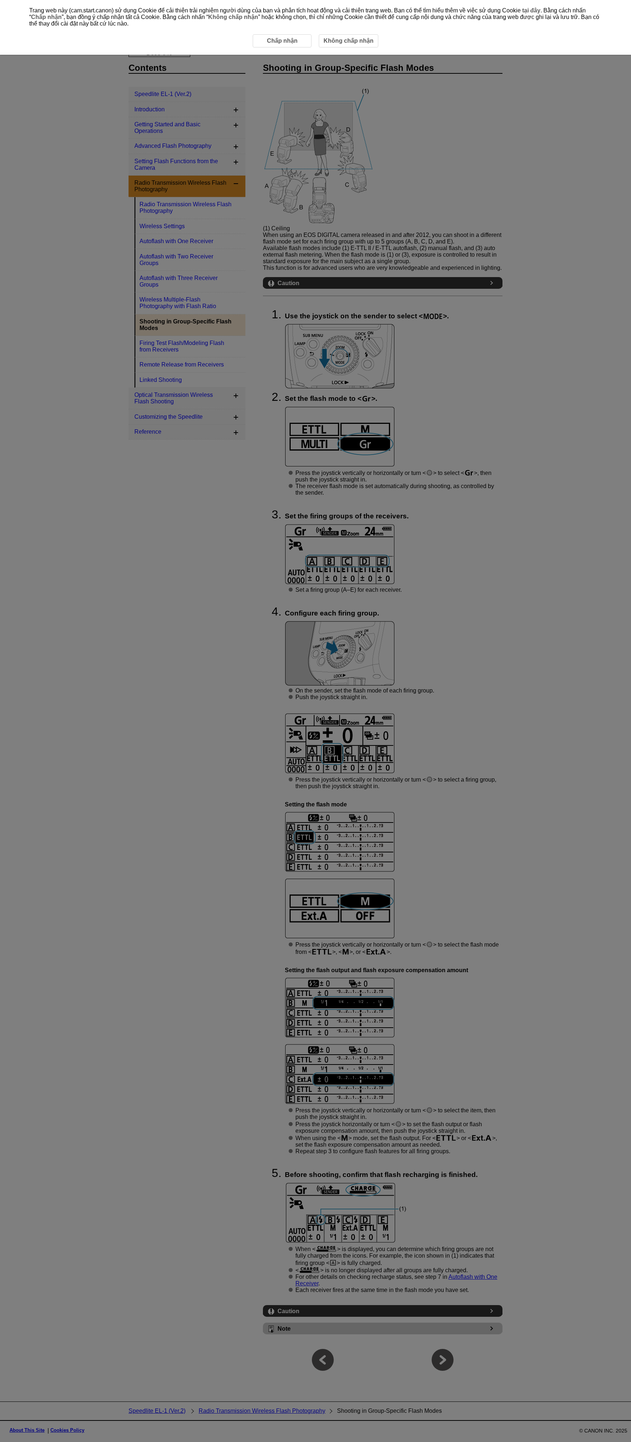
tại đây (531, 10)
